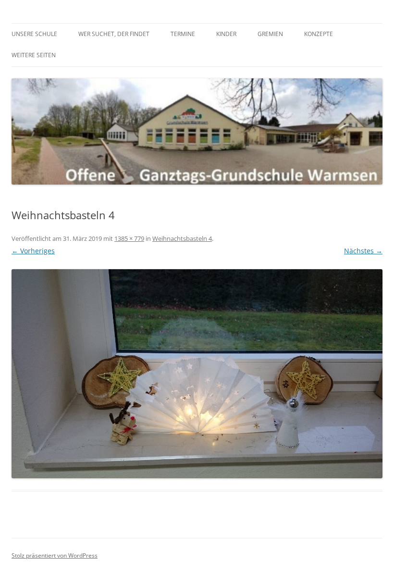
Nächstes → (363, 250)
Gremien (270, 34)
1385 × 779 (129, 238)
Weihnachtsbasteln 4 (182, 238)
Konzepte (318, 34)
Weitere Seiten (34, 55)
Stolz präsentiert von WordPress (55, 555)
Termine (183, 34)
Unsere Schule (34, 34)
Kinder (226, 34)
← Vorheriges (33, 250)
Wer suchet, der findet (113, 34)
